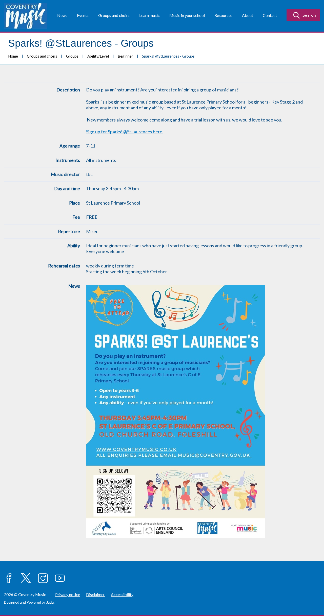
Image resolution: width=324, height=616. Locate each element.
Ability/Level (98, 56)
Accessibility (122, 594)
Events (83, 15)
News (62, 15)
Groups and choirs (114, 15)
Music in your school (187, 15)
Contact (270, 15)
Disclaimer (95, 594)
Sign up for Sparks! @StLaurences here (124, 131)
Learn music (149, 15)
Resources (223, 15)
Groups (72, 56)
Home (13, 56)
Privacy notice (67, 594)
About (247, 15)
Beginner (125, 56)
